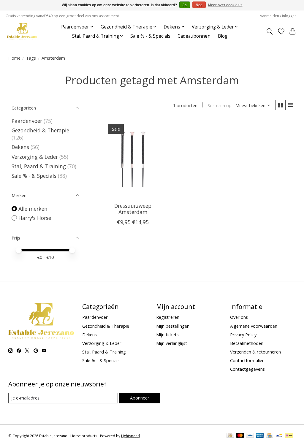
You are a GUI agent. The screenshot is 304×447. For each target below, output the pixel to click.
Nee (199, 5)
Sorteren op (220, 105)
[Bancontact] (279, 436)
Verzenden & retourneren (255, 352)
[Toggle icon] (269, 31)
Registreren (167, 317)
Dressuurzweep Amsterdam (132, 208)
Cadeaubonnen (194, 36)
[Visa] (250, 436)
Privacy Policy (243, 334)
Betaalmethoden (246, 343)
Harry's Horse (34, 217)
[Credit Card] (269, 436)
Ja (185, 5)
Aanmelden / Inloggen (278, 15)
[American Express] (260, 436)
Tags (31, 58)
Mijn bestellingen (172, 326)
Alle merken (33, 208)
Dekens (20, 146)
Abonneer (139, 398)
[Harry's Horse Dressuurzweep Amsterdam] (133, 159)
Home (14, 58)
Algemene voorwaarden (253, 326)
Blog (222, 36)
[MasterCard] (240, 436)
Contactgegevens (247, 369)
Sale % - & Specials (150, 36)
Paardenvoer (27, 120)
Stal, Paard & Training (39, 166)
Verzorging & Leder (35, 156)
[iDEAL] (289, 436)
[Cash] (230, 436)
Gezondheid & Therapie (40, 130)
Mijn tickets (167, 334)
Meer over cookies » (225, 5)
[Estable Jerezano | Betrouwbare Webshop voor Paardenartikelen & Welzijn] (22, 31)
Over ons (239, 317)
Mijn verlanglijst (171, 343)
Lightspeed (130, 435)
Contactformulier (247, 360)
